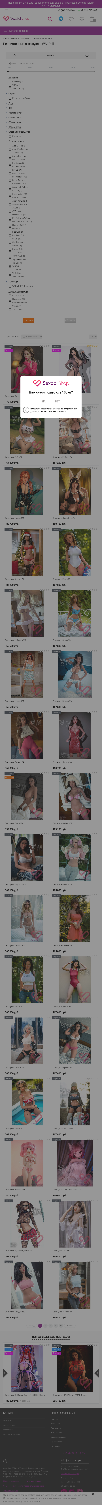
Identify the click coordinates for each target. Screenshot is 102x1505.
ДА (43, 401)
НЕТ (57, 401)
